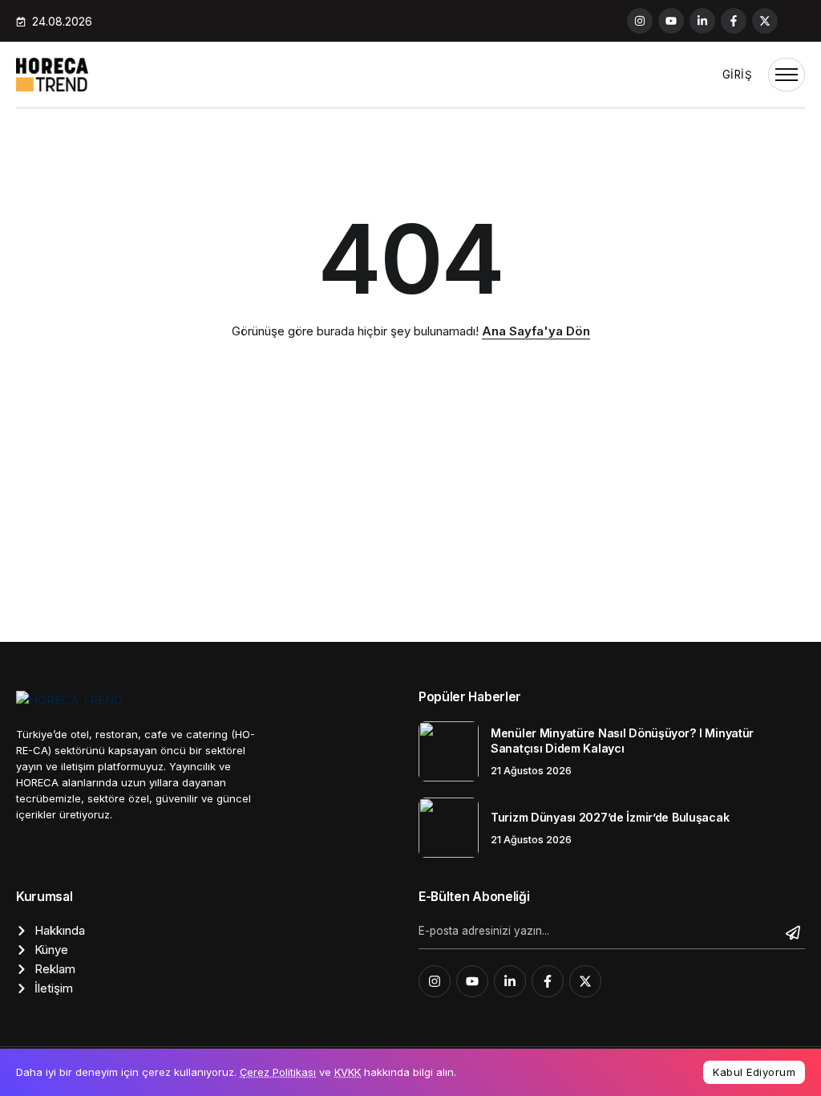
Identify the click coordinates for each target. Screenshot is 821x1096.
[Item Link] (449, 751)
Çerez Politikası (278, 1072)
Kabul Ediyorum (754, 1072)
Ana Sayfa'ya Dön (536, 331)
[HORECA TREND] (52, 73)
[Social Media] (640, 21)
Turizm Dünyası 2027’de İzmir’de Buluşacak (610, 817)
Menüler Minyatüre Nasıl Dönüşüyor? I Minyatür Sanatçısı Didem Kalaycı (622, 740)
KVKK (347, 1072)
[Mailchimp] (795, 932)
